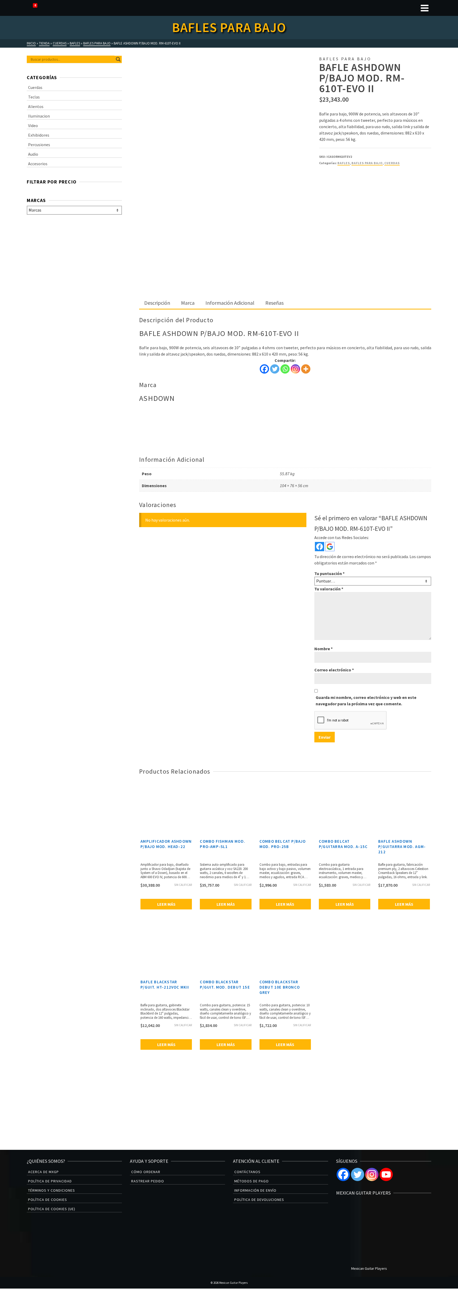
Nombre (323, 648)
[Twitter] (274, 369)
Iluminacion (39, 116)
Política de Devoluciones (259, 1199)
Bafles (343, 163)
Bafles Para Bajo (367, 163)
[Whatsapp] (285, 369)
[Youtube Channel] (386, 1174)
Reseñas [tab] (274, 302)
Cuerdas (392, 163)
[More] (305, 369)
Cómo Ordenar (145, 1171)
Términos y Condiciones (51, 1190)
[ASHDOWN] (339, 190)
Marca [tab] (188, 302)
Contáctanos (247, 1171)
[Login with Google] (329, 546)
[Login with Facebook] (319, 546)
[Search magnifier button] (118, 59)
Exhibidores (38, 135)
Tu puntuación (329, 573)
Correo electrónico (334, 669)
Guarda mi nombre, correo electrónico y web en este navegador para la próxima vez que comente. (366, 700)
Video (33, 125)
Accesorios (37, 163)
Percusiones (39, 144)
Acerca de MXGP (43, 1171)
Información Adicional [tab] (229, 302)
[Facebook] (264, 369)
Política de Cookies (47, 1199)
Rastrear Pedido (147, 1181)
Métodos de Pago (251, 1181)
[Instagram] (295, 369)
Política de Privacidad (50, 1181)
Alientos (35, 106)
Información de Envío (255, 1190)
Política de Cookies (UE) (51, 1208)
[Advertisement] (285, 258)
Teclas (34, 97)
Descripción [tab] (157, 302)
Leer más (166, 904)
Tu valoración (328, 588)
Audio (33, 154)
